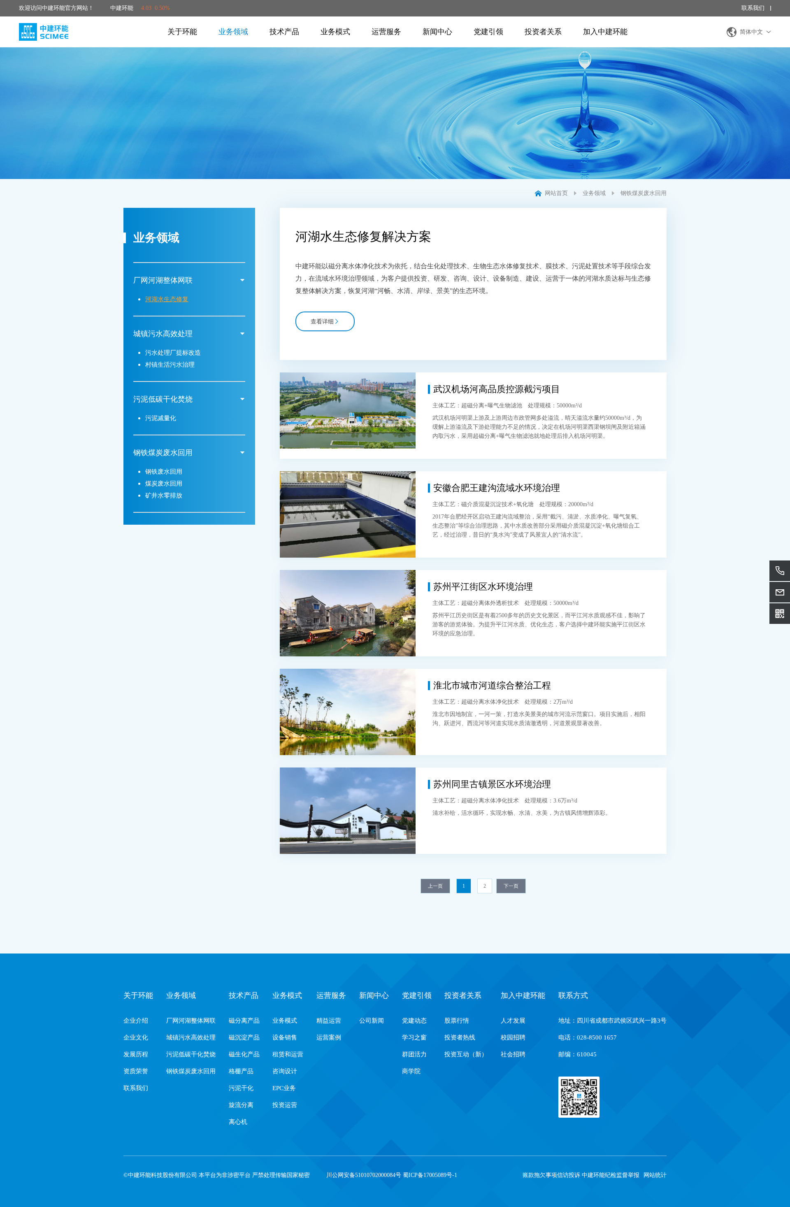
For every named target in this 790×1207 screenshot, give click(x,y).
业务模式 (335, 32)
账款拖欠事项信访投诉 (551, 1175)
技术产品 (284, 32)
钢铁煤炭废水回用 (643, 193)
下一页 (511, 886)
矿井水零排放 (163, 495)
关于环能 (182, 32)
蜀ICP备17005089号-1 (430, 1175)
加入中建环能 (605, 32)
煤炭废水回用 (163, 483)
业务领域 (233, 32)
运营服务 (386, 32)
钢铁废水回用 (163, 471)
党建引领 (488, 32)
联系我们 (752, 8)
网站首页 (556, 193)
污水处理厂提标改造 (173, 352)
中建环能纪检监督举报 (610, 1175)
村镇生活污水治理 (170, 364)
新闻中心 (437, 32)
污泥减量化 (160, 418)
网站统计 (655, 1175)
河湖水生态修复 (166, 299)
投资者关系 (543, 32)
